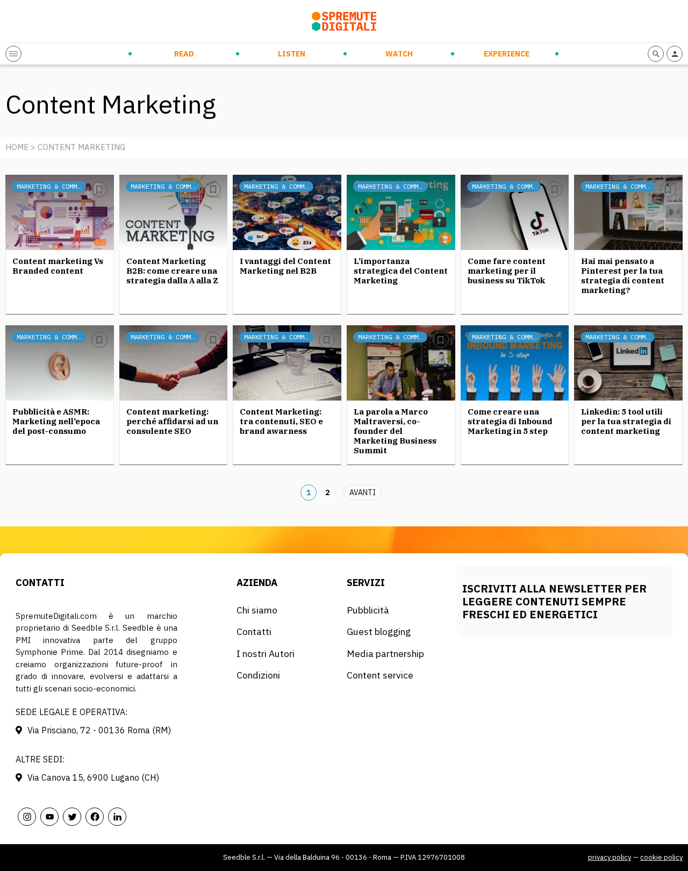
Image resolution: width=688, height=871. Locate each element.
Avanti (362, 492)
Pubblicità (368, 610)
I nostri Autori (265, 653)
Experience (506, 54)
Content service (380, 675)
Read (184, 54)
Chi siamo (256, 610)
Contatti (253, 631)
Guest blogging (379, 631)
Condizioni (258, 675)
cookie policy (661, 857)
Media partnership (385, 653)
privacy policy (609, 857)
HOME (16, 147)
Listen (291, 54)
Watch (399, 54)
